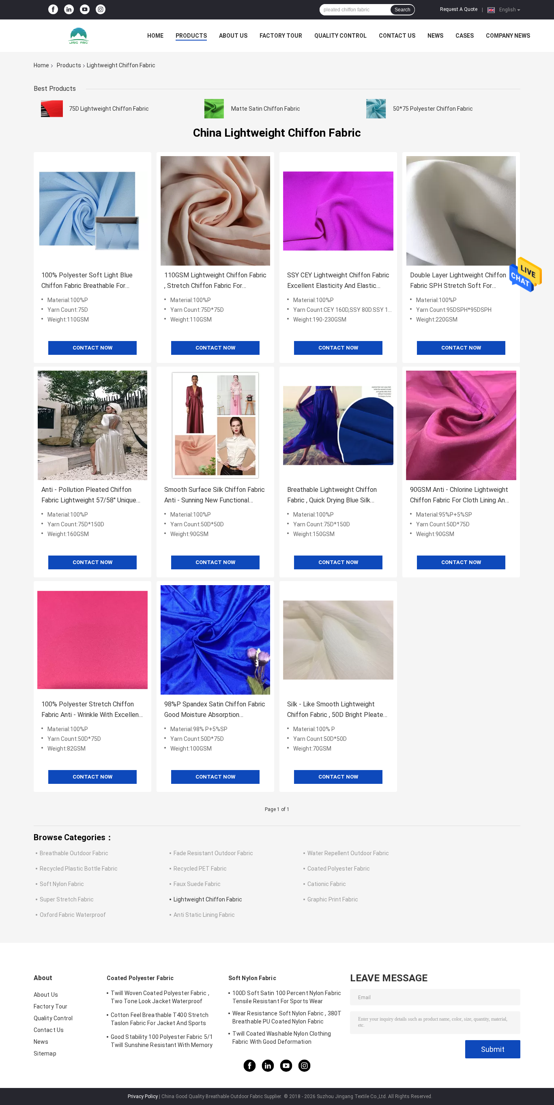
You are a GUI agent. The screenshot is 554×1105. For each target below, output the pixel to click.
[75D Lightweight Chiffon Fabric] (52, 108)
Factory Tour (281, 35)
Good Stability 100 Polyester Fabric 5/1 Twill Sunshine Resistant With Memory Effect (162, 1042)
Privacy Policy (143, 1096)
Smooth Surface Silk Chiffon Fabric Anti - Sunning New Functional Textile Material (214, 496)
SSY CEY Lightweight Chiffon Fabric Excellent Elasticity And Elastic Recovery (338, 281)
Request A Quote (458, 9)
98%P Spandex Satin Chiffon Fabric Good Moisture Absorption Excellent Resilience (214, 710)
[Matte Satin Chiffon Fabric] (214, 108)
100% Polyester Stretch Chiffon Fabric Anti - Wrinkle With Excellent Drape (91, 710)
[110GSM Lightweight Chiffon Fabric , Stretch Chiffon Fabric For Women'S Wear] (215, 211)
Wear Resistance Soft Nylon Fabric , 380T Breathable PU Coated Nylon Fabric (286, 1017)
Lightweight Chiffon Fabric (208, 899)
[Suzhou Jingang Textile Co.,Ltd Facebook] (53, 9)
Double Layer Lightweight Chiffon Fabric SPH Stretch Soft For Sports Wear (458, 281)
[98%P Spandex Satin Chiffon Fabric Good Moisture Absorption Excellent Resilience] (215, 640)
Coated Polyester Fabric (338, 868)
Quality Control (340, 35)
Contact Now (92, 348)
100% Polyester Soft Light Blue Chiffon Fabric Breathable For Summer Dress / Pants (87, 281)
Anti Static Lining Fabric (204, 915)
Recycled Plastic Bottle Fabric (79, 868)
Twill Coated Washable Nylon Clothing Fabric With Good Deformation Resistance (281, 1038)
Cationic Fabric (326, 884)
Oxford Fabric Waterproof (73, 915)
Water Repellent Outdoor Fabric (348, 853)
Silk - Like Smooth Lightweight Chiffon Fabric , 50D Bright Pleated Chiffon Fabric (337, 710)
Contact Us (397, 35)
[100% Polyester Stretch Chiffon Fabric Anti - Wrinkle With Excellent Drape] (92, 640)
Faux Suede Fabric (197, 884)
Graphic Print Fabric (332, 899)
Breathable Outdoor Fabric (74, 853)
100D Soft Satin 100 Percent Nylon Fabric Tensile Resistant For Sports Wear (286, 997)
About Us (233, 35)
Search (402, 10)
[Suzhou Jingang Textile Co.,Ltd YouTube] (84, 9)
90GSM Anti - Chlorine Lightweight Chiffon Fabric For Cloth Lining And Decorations (459, 496)
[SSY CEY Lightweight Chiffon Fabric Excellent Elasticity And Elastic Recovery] (338, 211)
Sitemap (45, 1053)
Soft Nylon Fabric (62, 884)
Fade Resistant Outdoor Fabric (213, 853)
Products (191, 35)
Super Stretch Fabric (67, 899)
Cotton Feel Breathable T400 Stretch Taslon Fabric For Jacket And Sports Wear (160, 1020)
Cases (464, 35)
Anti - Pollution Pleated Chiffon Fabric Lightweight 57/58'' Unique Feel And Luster (88, 496)
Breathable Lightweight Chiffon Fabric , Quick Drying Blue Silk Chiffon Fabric (332, 496)
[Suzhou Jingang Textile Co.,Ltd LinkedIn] (69, 9)
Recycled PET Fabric (200, 868)
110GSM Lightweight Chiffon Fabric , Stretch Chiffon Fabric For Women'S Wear (215, 281)
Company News (508, 35)
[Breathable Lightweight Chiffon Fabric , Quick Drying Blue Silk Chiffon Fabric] (338, 425)
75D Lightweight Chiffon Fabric (109, 108)
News (435, 35)
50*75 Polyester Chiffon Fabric (433, 108)
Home (155, 35)
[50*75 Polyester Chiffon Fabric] (376, 108)
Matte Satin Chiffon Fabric (265, 108)
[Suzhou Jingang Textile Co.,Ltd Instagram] (100, 9)
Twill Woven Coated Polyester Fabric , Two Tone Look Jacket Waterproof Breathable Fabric (160, 998)
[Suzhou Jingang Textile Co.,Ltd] (78, 36)
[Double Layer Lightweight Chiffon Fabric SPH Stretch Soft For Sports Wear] (461, 211)
